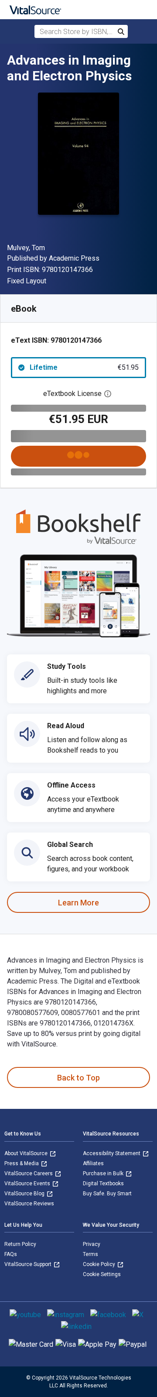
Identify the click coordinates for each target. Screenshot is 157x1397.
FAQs (10, 1254)
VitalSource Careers (29, 1173)
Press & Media (22, 1163)
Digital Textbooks (103, 1183)
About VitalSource (26, 1153)
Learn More (78, 902)
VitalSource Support (28, 1264)
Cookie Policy (99, 1264)
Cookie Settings (102, 1274)
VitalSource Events (27, 1183)
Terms (90, 1254)
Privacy (91, 1244)
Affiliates (93, 1163)
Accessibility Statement (112, 1153)
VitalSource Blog (25, 1194)
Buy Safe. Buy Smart (107, 1194)
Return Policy (20, 1244)
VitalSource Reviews (29, 1204)
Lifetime (84, 367)
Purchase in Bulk (104, 1173)
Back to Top (78, 1077)
